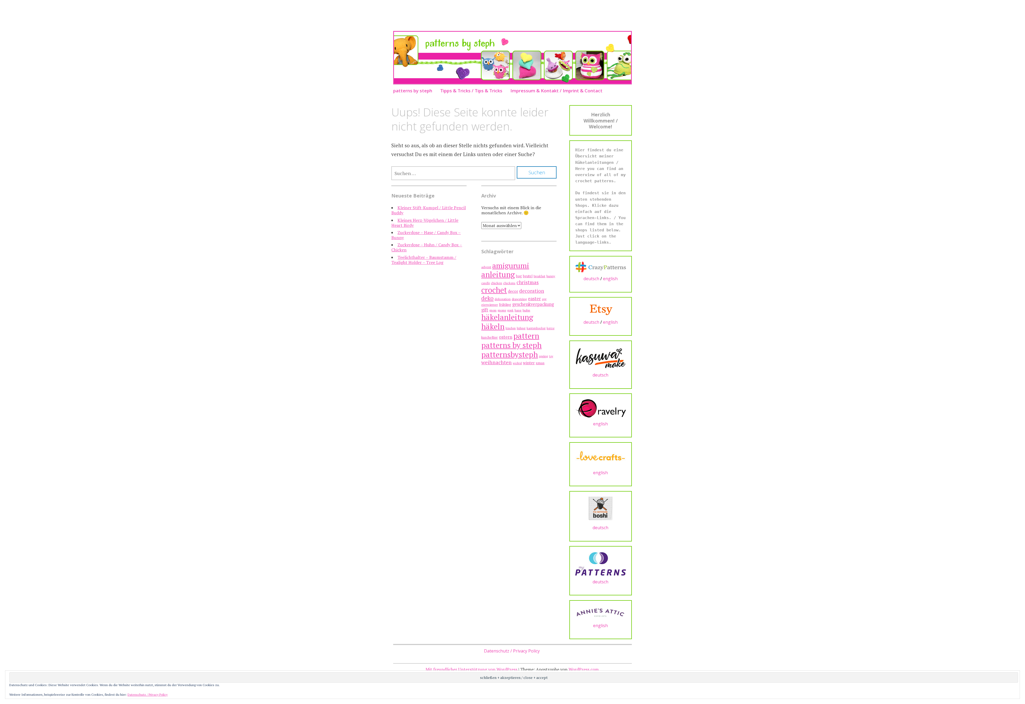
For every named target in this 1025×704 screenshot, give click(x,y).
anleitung (498, 274)
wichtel (517, 363)
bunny (550, 276)
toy (551, 356)
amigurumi (510, 265)
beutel (528, 276)
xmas (540, 362)
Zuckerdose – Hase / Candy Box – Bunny (426, 235)
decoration (531, 291)
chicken (496, 283)
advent (486, 267)
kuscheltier (489, 337)
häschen (511, 328)
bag (519, 276)
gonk (510, 310)
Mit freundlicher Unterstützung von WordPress (471, 669)
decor (513, 291)
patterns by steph (412, 91)
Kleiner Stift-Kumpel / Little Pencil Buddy (428, 210)
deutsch (591, 279)
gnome (502, 310)
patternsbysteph (509, 354)
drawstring (519, 299)
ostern (505, 337)
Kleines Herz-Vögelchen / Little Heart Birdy (424, 222)
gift (484, 310)
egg (544, 299)
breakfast (539, 276)
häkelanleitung (507, 317)
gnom (492, 310)
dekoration (503, 299)
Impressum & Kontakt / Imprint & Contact (556, 91)
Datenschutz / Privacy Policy (512, 651)
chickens (509, 283)
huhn (526, 310)
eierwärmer (489, 304)
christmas (528, 282)
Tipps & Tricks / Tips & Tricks (471, 91)
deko (487, 298)
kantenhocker (536, 328)
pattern (526, 336)
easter (534, 298)
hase (518, 310)
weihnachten (496, 362)
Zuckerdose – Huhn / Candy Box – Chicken (426, 247)
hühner (521, 328)
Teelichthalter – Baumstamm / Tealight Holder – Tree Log (423, 259)
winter (529, 362)
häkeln (492, 326)
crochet (494, 290)
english (610, 279)
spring (543, 356)
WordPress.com (584, 669)
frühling (505, 304)
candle (485, 283)
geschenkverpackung (533, 304)
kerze (550, 328)
